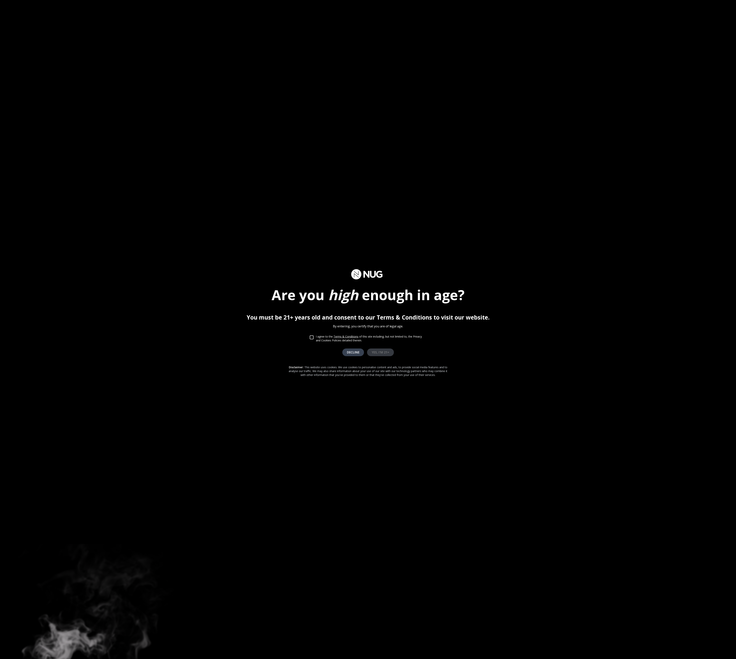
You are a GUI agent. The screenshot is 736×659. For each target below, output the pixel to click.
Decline (353, 352)
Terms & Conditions (346, 336)
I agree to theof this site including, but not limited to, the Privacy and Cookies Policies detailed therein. (369, 338)
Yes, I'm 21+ (380, 352)
